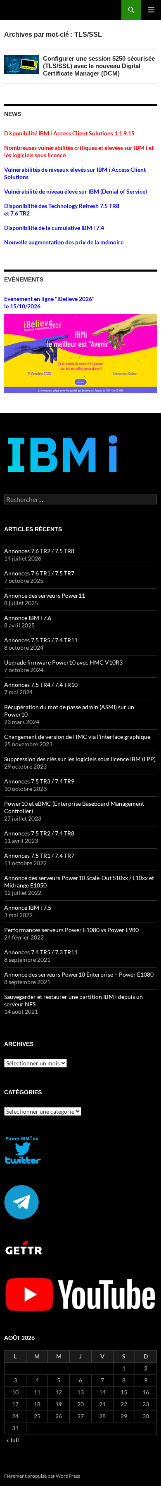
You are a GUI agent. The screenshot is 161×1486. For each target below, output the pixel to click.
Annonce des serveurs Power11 (44, 595)
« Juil (12, 1439)
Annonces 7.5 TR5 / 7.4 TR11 (41, 640)
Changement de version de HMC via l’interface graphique (77, 736)
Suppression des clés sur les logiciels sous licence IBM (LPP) (80, 758)
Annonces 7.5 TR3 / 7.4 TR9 (39, 781)
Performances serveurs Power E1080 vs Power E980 (71, 929)
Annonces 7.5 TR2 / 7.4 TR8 (39, 833)
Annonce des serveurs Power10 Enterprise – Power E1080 (79, 974)
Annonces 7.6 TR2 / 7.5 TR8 (39, 550)
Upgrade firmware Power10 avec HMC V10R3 (63, 662)
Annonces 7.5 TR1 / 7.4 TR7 (39, 855)
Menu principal (151, 10)
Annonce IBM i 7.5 (27, 907)
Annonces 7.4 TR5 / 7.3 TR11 (41, 952)
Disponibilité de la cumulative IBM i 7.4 (54, 227)
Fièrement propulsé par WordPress (42, 1476)
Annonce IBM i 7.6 (27, 617)
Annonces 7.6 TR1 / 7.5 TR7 (39, 573)
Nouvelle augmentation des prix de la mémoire (63, 242)
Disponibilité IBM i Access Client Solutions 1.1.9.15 (69, 133)
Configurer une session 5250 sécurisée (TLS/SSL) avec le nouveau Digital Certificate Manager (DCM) (99, 66)
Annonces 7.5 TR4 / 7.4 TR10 (41, 684)
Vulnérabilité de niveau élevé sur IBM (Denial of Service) (75, 191)
